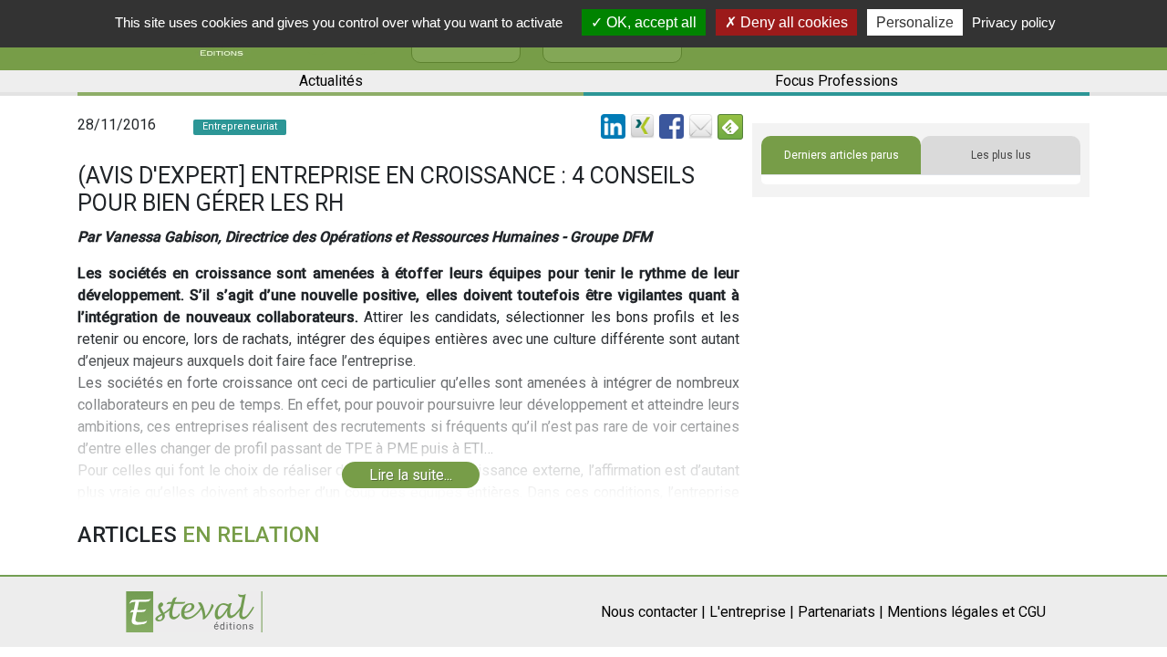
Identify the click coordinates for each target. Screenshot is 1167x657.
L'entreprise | (751, 611)
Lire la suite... (410, 475)
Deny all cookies (792, 22)
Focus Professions (836, 80)
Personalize (915, 22)
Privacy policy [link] (1014, 22)
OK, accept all (650, 22)
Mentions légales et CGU (966, 611)
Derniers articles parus (841, 155)
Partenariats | (840, 611)
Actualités (331, 80)
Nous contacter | (653, 611)
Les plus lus (1001, 155)
